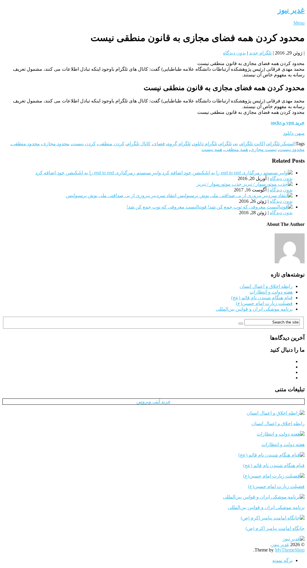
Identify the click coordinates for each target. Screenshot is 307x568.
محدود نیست (292, 149)
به (236, 143)
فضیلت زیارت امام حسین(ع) (264, 303)
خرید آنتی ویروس (153, 401)
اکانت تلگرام (252, 143)
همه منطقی (236, 149)
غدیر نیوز (291, 10)
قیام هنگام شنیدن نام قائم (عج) (262, 297)
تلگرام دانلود (205, 143)
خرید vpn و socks (288, 122)
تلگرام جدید (260, 52)
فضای (159, 143)
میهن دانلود (294, 133)
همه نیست (211, 149)
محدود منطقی (26, 143)
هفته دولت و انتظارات (271, 291)
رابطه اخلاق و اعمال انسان (266, 286)
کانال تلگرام (139, 143)
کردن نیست (84, 143)
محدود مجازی (56, 143)
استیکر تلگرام (280, 143)
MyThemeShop (290, 549)
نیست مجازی (263, 149)
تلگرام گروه (179, 143)
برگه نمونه (282, 560)
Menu (299, 22)
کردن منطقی (111, 143)
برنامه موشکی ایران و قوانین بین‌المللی (254, 309)
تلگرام (225, 143)
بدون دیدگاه (234, 52)
